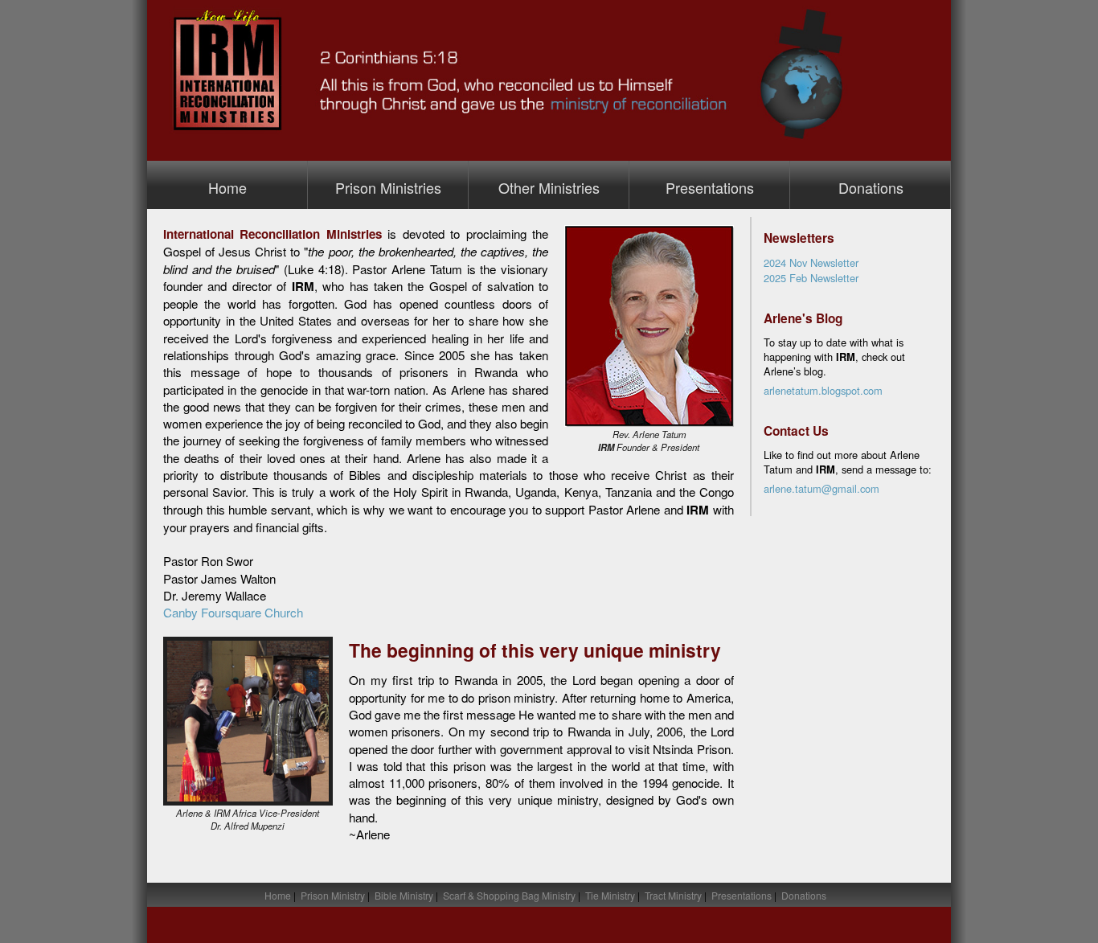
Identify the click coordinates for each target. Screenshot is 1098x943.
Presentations (710, 187)
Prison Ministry (333, 895)
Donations (870, 187)
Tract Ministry (673, 895)
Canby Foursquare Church (233, 612)
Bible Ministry (404, 895)
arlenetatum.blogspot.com (823, 390)
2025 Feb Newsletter (811, 277)
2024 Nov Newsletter (811, 262)
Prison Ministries (388, 187)
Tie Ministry (610, 895)
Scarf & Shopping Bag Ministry (509, 895)
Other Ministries (549, 187)
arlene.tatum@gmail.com (821, 488)
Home (227, 187)
